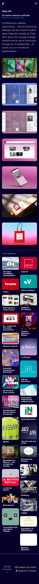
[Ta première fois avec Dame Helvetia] (10, 516)
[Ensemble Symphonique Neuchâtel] (10, 357)
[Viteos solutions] (28, 281)
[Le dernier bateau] (10, 477)
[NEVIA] (10, 428)
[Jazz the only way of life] (28, 430)
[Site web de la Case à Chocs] (10, 300)
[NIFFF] (28, 469)
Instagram (22, 567)
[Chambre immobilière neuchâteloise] (10, 263)
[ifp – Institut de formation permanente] (10, 318)
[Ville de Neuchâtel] (28, 368)
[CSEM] (28, 504)
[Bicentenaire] (10, 498)
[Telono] (10, 284)
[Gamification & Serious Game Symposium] (10, 401)
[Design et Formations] (28, 299)
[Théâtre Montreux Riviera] (28, 320)
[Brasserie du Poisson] (28, 451)
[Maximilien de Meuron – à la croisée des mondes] (10, 451)
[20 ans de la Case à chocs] (10, 382)
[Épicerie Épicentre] (28, 540)
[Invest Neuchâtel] (28, 410)
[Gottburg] (28, 486)
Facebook (22, 571)
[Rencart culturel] (10, 338)
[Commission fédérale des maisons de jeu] (28, 390)
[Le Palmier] (28, 346)
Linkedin (32, 567)
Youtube (32, 571)
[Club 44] (28, 263)
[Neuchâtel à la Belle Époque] (28, 521)
